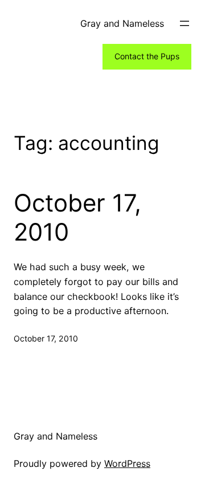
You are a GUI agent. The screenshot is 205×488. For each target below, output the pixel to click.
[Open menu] (184, 23)
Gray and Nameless (122, 23)
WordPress (127, 463)
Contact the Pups (146, 56)
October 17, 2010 (77, 217)
